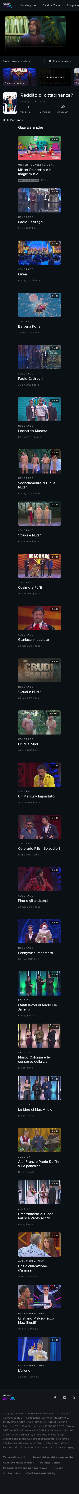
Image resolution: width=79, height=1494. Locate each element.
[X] (74, 1397)
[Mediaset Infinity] (7, 5)
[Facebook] (55, 1397)
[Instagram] (64, 1397)
